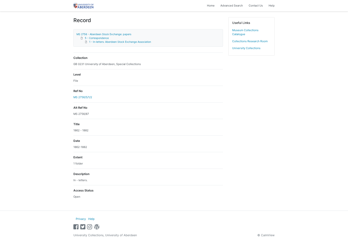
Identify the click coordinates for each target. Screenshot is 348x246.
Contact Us (256, 5)
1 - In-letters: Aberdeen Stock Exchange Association (120, 41)
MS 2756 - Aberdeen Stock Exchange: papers (103, 34)
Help (272, 5)
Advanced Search (231, 5)
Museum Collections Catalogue (245, 32)
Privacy (81, 219)
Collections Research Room (250, 41)
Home (211, 5)
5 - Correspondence (97, 37)
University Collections (246, 48)
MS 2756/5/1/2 (82, 97)
